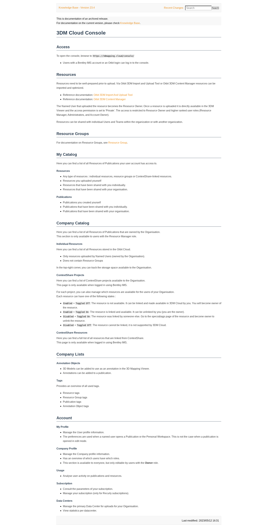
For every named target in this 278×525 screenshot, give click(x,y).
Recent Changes (173, 7)
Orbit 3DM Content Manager (110, 99)
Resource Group (117, 142)
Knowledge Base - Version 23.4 (77, 7)
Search (215, 8)
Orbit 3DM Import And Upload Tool (113, 95)
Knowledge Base (130, 23)
